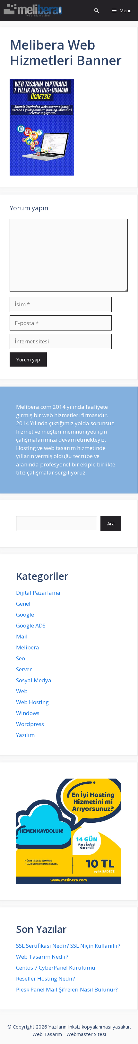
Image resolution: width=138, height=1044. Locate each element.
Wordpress (30, 724)
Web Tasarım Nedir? (42, 956)
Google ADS (31, 625)
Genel (23, 603)
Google (25, 614)
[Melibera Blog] (34, 10)
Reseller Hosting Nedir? (45, 978)
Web (22, 691)
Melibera (27, 647)
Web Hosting (32, 702)
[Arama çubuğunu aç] (96, 10)
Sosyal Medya (33, 680)
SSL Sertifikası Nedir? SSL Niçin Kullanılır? (68, 945)
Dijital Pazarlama (38, 592)
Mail (22, 636)
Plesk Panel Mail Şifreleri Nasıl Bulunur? (67, 989)
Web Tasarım (47, 1034)
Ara (111, 523)
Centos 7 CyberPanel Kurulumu (55, 967)
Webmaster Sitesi (86, 1034)
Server (24, 669)
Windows (27, 713)
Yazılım (25, 735)
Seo (20, 658)
